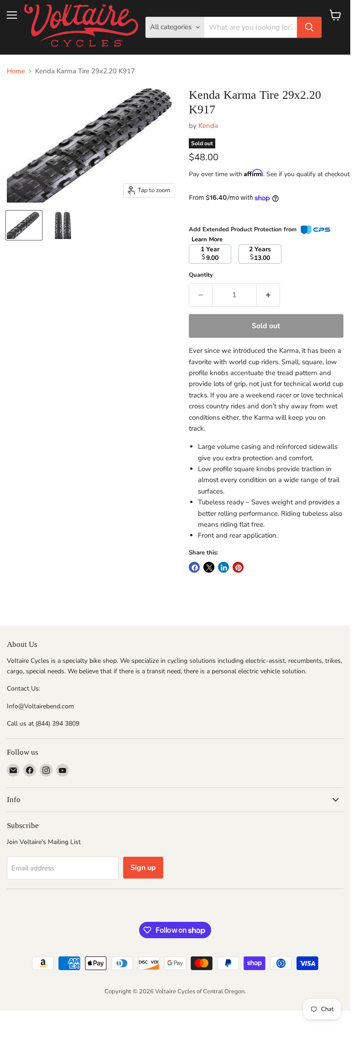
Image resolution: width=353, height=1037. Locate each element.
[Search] (309, 27)
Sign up (143, 868)
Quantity (201, 275)
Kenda (208, 125)
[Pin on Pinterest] (238, 567)
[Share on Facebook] (194, 567)
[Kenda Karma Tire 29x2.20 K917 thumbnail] (24, 225)
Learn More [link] (207, 239)
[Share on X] (208, 567)
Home (16, 71)
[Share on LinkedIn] (223, 567)
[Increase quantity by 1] (268, 295)
